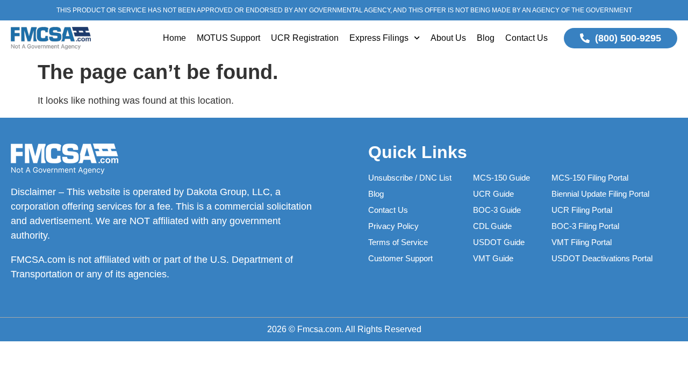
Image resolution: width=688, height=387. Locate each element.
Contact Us (526, 37)
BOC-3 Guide (497, 209)
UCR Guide (493, 193)
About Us (448, 37)
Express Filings (378, 37)
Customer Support (400, 258)
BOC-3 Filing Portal (585, 226)
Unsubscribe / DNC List (410, 177)
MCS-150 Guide (501, 177)
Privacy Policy (393, 226)
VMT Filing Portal (581, 242)
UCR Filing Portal (581, 209)
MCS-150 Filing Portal (589, 177)
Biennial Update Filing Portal (600, 193)
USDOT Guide (499, 242)
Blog (485, 37)
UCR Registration (305, 37)
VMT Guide (493, 258)
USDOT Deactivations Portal (602, 258)
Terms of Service (398, 242)
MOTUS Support (228, 37)
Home (174, 37)
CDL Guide (492, 226)
